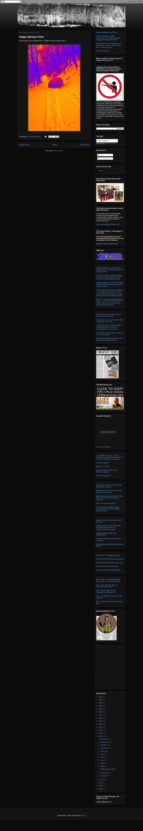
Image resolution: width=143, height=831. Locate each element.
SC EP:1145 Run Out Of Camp (107, 566)
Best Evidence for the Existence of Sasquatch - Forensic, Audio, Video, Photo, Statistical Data (109, 45)
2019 (101, 721)
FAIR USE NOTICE (103, 51)
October (104, 745)
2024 (101, 706)
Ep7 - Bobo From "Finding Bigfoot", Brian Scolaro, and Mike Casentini (108, 580)
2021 (101, 715)
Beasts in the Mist (102, 466)
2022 (101, 712)
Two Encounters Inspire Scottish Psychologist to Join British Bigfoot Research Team (108, 509)
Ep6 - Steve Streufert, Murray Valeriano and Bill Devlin (106, 586)
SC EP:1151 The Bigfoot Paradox (108, 555)
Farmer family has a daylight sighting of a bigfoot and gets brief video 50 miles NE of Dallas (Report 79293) (109, 277)
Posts (101, 155)
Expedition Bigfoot (102, 463)
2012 (101, 783)
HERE (111, 60)
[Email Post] (45, 136)
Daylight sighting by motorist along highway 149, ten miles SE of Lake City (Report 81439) (110, 269)
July (102, 754)
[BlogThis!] (51, 137)
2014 (101, 736)
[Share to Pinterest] (58, 137)
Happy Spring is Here (31, 36)
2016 (101, 730)
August (103, 751)
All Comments (104, 158)
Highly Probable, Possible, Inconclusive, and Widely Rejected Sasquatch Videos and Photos (108, 38)
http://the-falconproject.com (107, 244)
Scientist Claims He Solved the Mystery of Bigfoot (107, 471)
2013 (101, 780)
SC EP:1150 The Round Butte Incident (109, 559)
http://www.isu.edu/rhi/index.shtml (108, 224)
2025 (101, 703)
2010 (101, 789)
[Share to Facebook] (56, 137)
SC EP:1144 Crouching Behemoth (108, 570)
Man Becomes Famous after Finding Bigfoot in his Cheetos (109, 491)
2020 (101, 718)
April (102, 763)
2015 (101, 733)
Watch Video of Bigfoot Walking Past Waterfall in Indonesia (109, 486)
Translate (113, 143)
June (103, 757)
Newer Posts (24, 145)
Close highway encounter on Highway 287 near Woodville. (109, 334)
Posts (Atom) (58, 150)
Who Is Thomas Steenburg (105, 503)
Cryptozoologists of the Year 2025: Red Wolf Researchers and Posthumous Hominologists (108, 527)
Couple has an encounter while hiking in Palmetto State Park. (109, 321)
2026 (101, 700)
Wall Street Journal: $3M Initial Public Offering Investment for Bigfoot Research (109, 498)
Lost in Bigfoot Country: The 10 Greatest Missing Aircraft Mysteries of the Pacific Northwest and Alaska (109, 457)
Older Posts (84, 145)
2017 (101, 727)
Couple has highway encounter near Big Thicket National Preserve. (109, 339)
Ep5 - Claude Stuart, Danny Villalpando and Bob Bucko (106, 591)
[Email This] (49, 137)
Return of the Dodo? (103, 475)
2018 (101, 724)
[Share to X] (54, 137)
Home (54, 145)
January (104, 776)
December (104, 739)
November (104, 742)
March (103, 766)
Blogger (82, 815)
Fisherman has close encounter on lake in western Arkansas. (108, 315)
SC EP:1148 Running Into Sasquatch (109, 563)
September (105, 748)
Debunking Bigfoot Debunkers (106, 32)
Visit (103, 447)
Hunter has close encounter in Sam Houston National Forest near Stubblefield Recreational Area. (108, 327)
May (102, 760)
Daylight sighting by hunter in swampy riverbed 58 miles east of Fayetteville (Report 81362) (109, 284)
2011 (101, 786)
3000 (101, 697)
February (104, 773)
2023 (101, 709)
